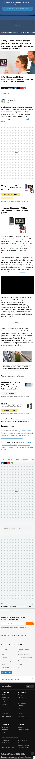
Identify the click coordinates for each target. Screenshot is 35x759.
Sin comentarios (8, 88)
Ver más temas (6, 672)
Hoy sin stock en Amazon (8, 393)
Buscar (32, 679)
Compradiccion (6, 732)
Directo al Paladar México (9, 747)
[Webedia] (6, 687)
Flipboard (21, 88)
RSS (22, 635)
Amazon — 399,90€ (7, 198)
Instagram (19, 635)
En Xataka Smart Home (8, 363)
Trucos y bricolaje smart (25, 658)
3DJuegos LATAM (22, 740)
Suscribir (30, 624)
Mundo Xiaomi (5, 704)
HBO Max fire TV (18, 611)
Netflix (5, 32)
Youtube (15, 635)
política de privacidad (24, 627)
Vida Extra (20, 697)
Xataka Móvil (5, 697)
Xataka (4, 695)
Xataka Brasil (5, 743)
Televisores (5, 649)
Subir (28, 686)
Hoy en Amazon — (9, 410)
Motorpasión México (23, 747)
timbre (22, 272)
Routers (29, 32)
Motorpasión (21, 716)
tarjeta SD (19, 336)
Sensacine (21, 705)
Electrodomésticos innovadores (23, 650)
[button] (11, 100)
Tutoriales (4, 658)
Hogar (3, 654)
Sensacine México (23, 743)
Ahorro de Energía (7, 661)
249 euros (15, 248)
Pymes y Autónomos (23, 729)
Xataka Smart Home (7, 702)
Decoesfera (5, 729)
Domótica (10, 459)
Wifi (19, 667)
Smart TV (4, 664)
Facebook (15, 88)
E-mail (24, 88)
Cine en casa (5, 667)
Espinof (20, 708)
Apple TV (11, 32)
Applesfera (5, 699)
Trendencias (5, 727)
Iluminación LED (22, 661)
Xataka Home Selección (21, 459)
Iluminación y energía (24, 654)
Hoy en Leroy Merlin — (10, 194)
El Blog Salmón (22, 727)
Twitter (18, 88)
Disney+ (18, 32)
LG (23, 32)
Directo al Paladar (6, 716)
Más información (26, 757)
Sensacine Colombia (23, 745)
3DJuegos (20, 695)
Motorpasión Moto (23, 718)
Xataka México (6, 740)
